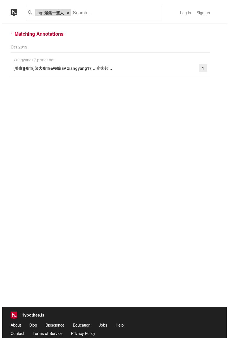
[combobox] (114, 12)
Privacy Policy (83, 333)
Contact (17, 333)
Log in (185, 12)
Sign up (203, 12)
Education (81, 325)
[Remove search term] (68, 12)
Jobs (103, 325)
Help (120, 325)
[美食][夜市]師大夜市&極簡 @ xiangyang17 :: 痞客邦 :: (62, 68)
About (16, 325)
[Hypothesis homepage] (18, 12)
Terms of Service (48, 333)
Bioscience (55, 325)
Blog (33, 325)
